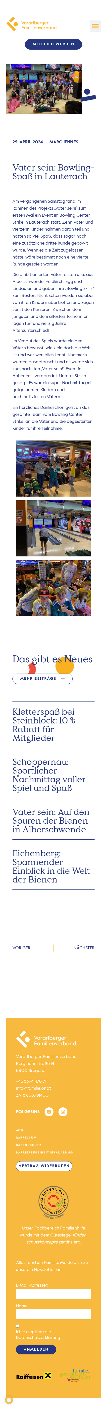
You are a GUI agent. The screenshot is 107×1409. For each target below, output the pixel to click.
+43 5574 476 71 (31, 1081)
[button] (95, 26)
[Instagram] (62, 1111)
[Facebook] (49, 1111)
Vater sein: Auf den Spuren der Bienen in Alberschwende (51, 820)
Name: (22, 1306)
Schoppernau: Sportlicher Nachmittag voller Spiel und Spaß (49, 774)
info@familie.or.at (33, 1088)
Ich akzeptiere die (38, 1335)
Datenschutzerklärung (38, 1337)
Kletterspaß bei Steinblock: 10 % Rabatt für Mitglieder (43, 724)
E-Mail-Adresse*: (32, 1285)
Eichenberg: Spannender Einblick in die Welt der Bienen (51, 866)
